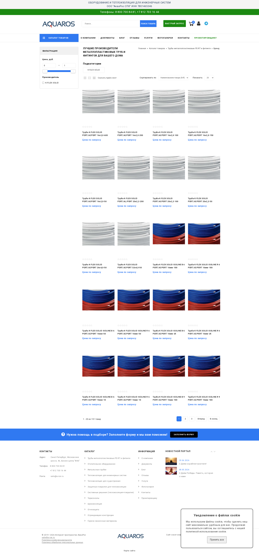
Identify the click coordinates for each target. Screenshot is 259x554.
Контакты (184, 38)
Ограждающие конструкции (101, 515)
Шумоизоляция (95, 504)
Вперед (201, 419)
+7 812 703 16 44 (148, 12)
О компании (88, 38)
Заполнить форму (184, 435)
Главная (142, 48)
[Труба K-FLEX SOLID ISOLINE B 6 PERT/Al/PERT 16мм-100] (169, 234)
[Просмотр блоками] (86, 77)
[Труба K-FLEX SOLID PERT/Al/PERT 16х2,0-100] (169, 101)
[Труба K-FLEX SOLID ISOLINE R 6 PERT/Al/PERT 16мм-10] (134, 366)
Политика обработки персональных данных (62, 542)
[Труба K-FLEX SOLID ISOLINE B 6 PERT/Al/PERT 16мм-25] (169, 300)
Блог (122, 38)
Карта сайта (129, 551)
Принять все (217, 539)
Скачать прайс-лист (107, 78)
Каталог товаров (157, 48)
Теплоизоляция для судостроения (104, 481)
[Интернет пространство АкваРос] (57, 24)
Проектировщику (205, 38)
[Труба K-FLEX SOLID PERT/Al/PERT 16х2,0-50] (98, 168)
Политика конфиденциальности (57, 540)
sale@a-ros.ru (57, 476)
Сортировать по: (148, 78)
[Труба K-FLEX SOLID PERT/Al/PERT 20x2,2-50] (204, 168)
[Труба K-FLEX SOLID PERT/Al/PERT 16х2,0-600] (98, 101)
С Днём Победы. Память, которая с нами (196, 474)
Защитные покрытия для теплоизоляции (107, 487)
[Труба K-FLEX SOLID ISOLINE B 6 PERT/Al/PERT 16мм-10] (98, 366)
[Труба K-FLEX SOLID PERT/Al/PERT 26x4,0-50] (98, 234)
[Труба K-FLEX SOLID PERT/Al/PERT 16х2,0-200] (134, 101)
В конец (213, 419)
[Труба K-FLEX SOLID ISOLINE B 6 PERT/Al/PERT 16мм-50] (98, 300)
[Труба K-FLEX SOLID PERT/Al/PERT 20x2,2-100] (169, 168)
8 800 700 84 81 (125, 12)
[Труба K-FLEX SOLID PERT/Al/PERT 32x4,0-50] (134, 234)
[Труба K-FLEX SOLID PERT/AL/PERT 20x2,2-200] (134, 168)
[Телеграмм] (206, 23)
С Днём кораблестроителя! (193, 464)
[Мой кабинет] (199, 23)
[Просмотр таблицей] (94, 77)
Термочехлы (93, 498)
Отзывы (134, 38)
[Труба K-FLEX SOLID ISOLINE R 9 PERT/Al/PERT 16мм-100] (204, 366)
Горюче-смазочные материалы (102, 521)
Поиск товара (148, 24)
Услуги (148, 38)
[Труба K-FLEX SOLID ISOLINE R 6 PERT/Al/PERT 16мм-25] (204, 300)
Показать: (198, 78)
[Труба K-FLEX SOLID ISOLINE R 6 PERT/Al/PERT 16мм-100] (204, 234)
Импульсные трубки (97, 470)
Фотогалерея (165, 38)
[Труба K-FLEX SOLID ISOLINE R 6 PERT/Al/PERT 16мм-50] (134, 300)
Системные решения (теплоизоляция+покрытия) (111, 492)
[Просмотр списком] (90, 77)
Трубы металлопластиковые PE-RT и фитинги (189, 48)
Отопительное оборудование (101, 464)
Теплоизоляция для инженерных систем (107, 475)
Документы (107, 38)
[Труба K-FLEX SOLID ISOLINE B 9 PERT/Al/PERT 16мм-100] (169, 366)
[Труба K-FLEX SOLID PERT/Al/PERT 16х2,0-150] (204, 101)
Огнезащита (93, 510)
